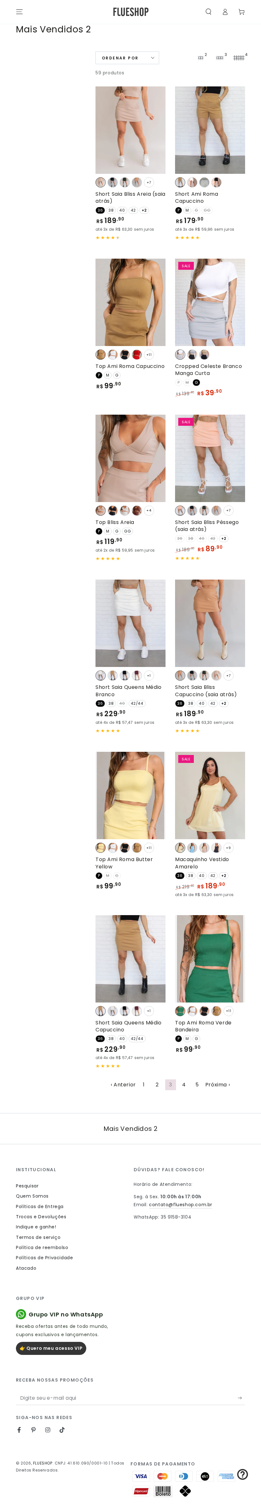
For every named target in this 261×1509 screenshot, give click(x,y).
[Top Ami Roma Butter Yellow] (130, 795)
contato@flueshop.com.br (180, 1204)
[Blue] (192, 848)
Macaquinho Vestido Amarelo (202, 863)
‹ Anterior (123, 1084)
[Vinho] (137, 675)
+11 (149, 354)
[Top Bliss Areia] (130, 458)
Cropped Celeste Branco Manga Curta (208, 370)
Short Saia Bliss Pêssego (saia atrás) (207, 526)
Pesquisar (27, 1186)
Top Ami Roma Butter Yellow (124, 863)
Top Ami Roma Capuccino (130, 366)
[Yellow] (100, 848)
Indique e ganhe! (36, 1227)
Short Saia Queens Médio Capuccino (128, 1026)
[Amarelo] (180, 848)
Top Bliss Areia (114, 522)
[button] (208, 12)
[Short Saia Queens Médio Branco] (130, 623)
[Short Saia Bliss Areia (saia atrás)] (130, 130)
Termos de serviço (38, 1237)
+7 (149, 182)
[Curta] (180, 355)
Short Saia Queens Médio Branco (128, 690)
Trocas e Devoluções (41, 1216)
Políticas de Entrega (40, 1206)
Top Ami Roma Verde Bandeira (203, 1026)
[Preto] (113, 182)
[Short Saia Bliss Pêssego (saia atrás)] (210, 458)
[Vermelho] (137, 355)
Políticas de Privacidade (44, 1257)
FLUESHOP (43, 1463)
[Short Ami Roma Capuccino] (210, 130)
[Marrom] (137, 511)
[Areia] (100, 182)
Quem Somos (32, 1196)
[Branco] (192, 182)
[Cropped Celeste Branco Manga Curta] (210, 302)
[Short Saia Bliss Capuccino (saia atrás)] (210, 623)
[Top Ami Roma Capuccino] (130, 302)
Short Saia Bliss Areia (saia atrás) (130, 197)
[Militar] (125, 182)
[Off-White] (125, 511)
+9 (228, 847)
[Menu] (19, 12)
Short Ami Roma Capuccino (196, 197)
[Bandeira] (180, 1011)
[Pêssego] (180, 511)
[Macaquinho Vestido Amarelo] (210, 795)
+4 (148, 510)
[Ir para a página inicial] (131, 12)
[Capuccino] (137, 182)
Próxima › (217, 1084)
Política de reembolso (42, 1247)
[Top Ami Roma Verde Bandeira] (210, 959)
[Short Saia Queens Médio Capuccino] (130, 959)
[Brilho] (204, 182)
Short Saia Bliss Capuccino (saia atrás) (206, 690)
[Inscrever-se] (241, 1398)
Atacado (26, 1268)
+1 (149, 675)
